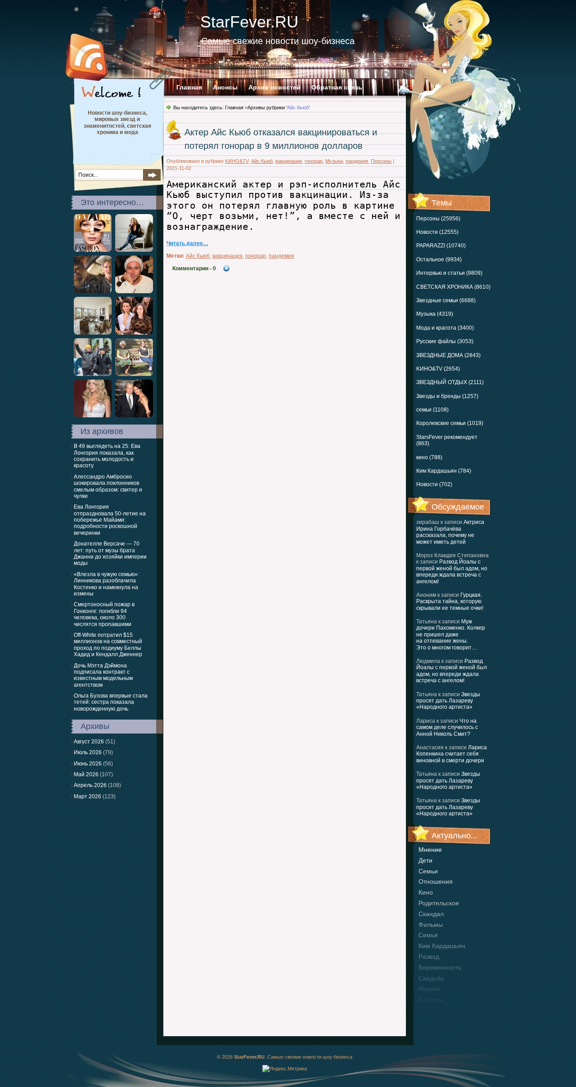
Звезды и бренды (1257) (447, 396)
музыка (429, 988)
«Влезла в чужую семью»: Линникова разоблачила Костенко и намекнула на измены (106, 584)
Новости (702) (434, 484)
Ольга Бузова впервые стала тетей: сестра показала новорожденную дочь (111, 702)
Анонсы (225, 87)
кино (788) (429, 457)
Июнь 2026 (88, 763)
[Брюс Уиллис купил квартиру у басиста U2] (93, 333)
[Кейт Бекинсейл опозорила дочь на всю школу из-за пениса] (134, 333)
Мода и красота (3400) (445, 328)
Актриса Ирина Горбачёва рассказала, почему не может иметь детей (450, 532)
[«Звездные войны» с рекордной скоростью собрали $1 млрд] (93, 291)
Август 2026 (89, 741)
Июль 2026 (88, 752)
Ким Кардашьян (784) (443, 471)
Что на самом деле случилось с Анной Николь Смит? (447, 727)
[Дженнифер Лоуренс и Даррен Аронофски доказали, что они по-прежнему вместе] (93, 374)
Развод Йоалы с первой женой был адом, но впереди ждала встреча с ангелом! (451, 571)
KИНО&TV (236, 161)
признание (434, 1010)
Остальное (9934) (439, 259)
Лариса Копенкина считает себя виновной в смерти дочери (451, 754)
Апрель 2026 (90, 785)
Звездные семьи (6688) (446, 300)
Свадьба (431, 978)
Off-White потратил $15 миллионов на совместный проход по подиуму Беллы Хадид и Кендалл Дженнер (108, 645)
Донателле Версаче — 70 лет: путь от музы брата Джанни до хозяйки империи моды (110, 553)
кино (425, 892)
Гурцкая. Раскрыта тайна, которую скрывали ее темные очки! (449, 601)
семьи (428, 871)
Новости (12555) (437, 232)
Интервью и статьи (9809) (449, 273)
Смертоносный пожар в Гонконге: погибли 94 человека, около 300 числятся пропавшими (104, 614)
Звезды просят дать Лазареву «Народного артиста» (448, 701)
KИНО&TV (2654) (438, 369)
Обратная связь (336, 87)
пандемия (357, 161)
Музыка (334, 161)
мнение (430, 849)
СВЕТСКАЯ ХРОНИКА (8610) (453, 287)
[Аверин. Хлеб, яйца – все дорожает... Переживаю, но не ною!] (134, 291)
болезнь (430, 999)
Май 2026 (86, 774)
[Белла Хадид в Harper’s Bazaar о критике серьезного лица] (93, 250)
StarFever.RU (249, 22)
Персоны (381, 161)
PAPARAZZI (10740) (441, 245)
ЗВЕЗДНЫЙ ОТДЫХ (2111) (450, 382)
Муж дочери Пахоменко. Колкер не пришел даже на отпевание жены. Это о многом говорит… (450, 634)
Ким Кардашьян (441, 945)
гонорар (314, 161)
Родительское (438, 903)
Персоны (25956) (438, 218)
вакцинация (288, 161)
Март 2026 (87, 796)
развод (428, 956)
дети (425, 860)
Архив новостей (274, 87)
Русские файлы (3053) (444, 341)
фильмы (430, 924)
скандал (431, 913)
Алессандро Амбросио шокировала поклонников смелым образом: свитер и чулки (108, 486)
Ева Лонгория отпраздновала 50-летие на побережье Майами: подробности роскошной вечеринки (110, 520)
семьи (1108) (432, 410)
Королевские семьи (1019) (449, 423)
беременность (439, 967)
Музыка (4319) (434, 314)
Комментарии (194, 268)
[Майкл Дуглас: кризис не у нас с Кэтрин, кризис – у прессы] (134, 415)
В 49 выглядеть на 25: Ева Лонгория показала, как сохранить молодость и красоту (107, 456)
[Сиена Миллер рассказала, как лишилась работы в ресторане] (134, 250)
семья (428, 935)
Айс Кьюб (262, 161)
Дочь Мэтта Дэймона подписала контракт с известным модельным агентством (103, 675)
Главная (189, 87)
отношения (435, 881)
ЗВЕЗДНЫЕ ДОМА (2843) (448, 355)
